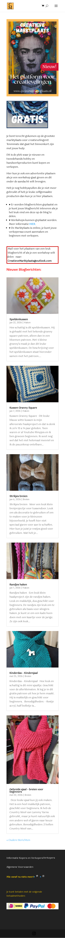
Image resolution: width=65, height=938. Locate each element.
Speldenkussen (19, 319)
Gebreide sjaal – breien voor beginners (26, 791)
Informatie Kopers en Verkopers (24, 858)
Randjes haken (18, 585)
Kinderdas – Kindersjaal (24, 673)
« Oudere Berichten (18, 840)
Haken (27, 322)
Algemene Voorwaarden (19, 867)
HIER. (32, 224)
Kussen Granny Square (23, 408)
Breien (26, 499)
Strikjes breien (19, 496)
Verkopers (49, 858)
